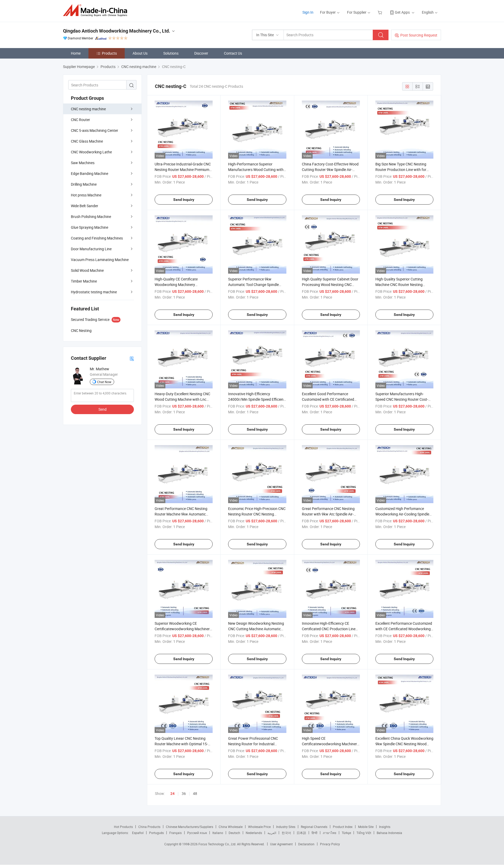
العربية (271, 833)
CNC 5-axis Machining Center (94, 130)
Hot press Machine (86, 194)
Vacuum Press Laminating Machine (100, 259)
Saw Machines (82, 162)
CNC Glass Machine (87, 141)
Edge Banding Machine (89, 173)
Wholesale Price (259, 827)
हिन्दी (314, 833)
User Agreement (281, 844)
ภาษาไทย (329, 833)
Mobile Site (366, 827)
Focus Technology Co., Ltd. (217, 844)
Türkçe (346, 833)
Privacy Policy (330, 844)
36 (184, 793)
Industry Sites (285, 827)
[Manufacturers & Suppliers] (96, 10)
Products (109, 53)
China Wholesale (231, 827)
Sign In (307, 12)
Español (138, 833)
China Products (149, 827)
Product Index (343, 827)
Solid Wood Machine (87, 270)
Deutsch (234, 833)
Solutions (170, 53)
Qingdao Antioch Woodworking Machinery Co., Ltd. (116, 31)
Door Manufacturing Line (91, 248)
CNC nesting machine (88, 108)
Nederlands (254, 833)
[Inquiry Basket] (380, 12)
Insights (384, 827)
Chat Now (104, 382)
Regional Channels (314, 827)
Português (156, 833)
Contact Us (233, 53)
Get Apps (402, 12)
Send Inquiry (183, 199)
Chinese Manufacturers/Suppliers (189, 827)
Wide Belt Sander (84, 205)
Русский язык (197, 833)
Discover (201, 53)
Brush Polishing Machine (91, 216)
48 (195, 793)
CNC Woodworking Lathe (91, 151)
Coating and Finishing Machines (97, 238)
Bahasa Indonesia (389, 833)
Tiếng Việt (363, 833)
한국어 (286, 833)
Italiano (217, 833)
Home (76, 53)
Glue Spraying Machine (89, 227)
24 (172, 793)
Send (102, 409)
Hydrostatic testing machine (94, 291)
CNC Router (80, 119)
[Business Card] (132, 358)
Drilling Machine (84, 184)
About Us (140, 53)
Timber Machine (84, 281)
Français (175, 833)
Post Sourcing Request (418, 35)
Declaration (306, 844)
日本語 (301, 833)
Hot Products (123, 827)
